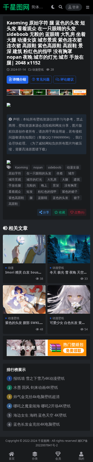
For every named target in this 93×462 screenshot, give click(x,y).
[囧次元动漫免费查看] (46, 93)
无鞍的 (31, 185)
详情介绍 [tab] (19, 79)
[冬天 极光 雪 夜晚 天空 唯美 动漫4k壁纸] (68, 249)
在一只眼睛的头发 (38, 173)
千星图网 (43, 441)
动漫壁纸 (38, 69)
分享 (46, 212)
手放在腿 (15, 185)
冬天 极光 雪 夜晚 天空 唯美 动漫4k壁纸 (67, 274)
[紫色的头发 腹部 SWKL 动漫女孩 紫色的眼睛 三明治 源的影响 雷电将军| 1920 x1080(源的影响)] (24, 299)
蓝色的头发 (60, 198)
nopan (38, 167)
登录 (75, 7)
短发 (29, 191)
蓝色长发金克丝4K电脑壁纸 (36, 424)
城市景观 (15, 179)
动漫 (11, 268)
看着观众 (15, 191)
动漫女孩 (73, 167)
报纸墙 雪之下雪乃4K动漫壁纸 (39, 378)
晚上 (44, 185)
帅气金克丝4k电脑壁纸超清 (36, 396)
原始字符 (15, 173)
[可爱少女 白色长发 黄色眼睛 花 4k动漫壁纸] (68, 299)
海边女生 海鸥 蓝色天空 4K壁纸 (40, 415)
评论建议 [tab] (67, 79)
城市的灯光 (34, 179)
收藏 (62, 212)
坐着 (60, 173)
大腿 (65, 179)
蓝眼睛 (42, 198)
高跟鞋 (13, 204)
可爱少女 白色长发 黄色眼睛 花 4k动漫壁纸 (67, 324)
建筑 (77, 179)
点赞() (79, 212)
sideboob (54, 167)
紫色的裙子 (70, 191)
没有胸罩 (70, 185)
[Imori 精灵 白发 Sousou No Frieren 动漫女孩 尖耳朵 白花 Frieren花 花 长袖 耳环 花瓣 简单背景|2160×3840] (24, 249)
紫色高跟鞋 (16, 198)
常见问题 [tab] (43, 79)
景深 (56, 185)
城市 (71, 173)
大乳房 (52, 179)
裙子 (77, 198)
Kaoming (21, 167)
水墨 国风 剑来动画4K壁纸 (35, 387)
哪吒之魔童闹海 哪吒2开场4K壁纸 (42, 406)
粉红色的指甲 (47, 191)
